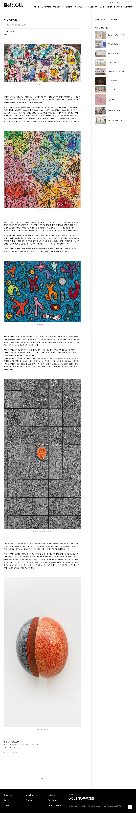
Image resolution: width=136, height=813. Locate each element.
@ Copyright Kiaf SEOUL (77, 806)
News (6, 805)
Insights (68, 7)
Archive (7, 800)
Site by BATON (117, 806)
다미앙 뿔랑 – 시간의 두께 (116, 72)
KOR (127, 3)
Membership (31, 795)
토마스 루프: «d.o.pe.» (115, 120)
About (37, 7)
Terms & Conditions (94, 806)
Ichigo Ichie (112, 62)
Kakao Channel (54, 805)
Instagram (52, 795)
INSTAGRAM (14, 752)
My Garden (111, 100)
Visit (102, 7)
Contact (128, 7)
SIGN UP (119, 3)
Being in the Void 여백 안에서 (117, 35)
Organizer (8, 795)
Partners (118, 7)
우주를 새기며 (112, 81)
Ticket (109, 7)
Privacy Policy (106, 806)
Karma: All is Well (113, 53)
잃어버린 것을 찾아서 (114, 111)
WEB (6, 752)
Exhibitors (46, 7)
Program (78, 7)
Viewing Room (91, 7)
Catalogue (58, 7)
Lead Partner (73, 795)
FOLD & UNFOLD (114, 44)
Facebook (52, 800)
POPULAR (111, 89)
